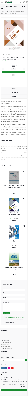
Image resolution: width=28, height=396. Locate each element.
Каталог (6, 11)
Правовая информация (6, 348)
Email (4, 297)
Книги (24, 11)
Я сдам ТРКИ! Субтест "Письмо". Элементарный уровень (14, 213)
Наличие (14, 96)
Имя (4, 288)
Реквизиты (3, 336)
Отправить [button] (6, 313)
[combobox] (4, 295)
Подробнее (4, 60)
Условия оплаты (5, 344)
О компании (4, 333)
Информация (5, 340)
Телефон (5, 292)
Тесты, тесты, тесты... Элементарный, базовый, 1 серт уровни (14, 186)
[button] (3, 2)
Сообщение (6, 302)
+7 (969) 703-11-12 (8, 374)
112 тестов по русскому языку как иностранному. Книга (14, 268)
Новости (3, 334)
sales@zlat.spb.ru (7, 377)
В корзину (14, 389)
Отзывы (14, 88)
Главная (2, 11)
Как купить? (4, 351)
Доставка (3, 354)
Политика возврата (6, 342)
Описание (14, 84)
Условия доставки (5, 346)
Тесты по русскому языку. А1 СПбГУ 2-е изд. (14, 240)
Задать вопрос (14, 92)
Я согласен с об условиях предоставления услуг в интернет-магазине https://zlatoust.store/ (14, 319)
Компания (4, 330)
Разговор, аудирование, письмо (15, 11)
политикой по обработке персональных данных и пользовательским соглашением (14, 317)
